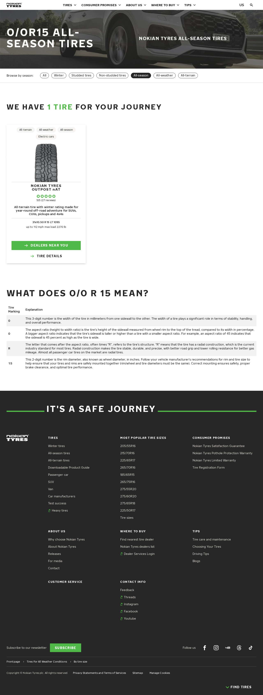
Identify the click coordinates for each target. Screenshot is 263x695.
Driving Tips (201, 554)
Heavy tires (60, 510)
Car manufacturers (61, 496)
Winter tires (56, 446)
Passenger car (58, 474)
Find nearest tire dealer (137, 539)
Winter (59, 75)
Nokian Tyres (46, 187)
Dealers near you (49, 245)
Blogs (196, 561)
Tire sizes (126, 517)
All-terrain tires (58, 460)
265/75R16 (127, 482)
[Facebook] (204, 648)
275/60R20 (128, 496)
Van (50, 489)
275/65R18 (127, 503)
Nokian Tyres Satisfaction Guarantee (219, 446)
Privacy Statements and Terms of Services (99, 672)
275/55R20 (128, 489)
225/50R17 (127, 510)
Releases (54, 554)
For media (55, 561)
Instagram (131, 604)
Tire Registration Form (209, 467)
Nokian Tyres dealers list (137, 546)
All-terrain (188, 75)
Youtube (130, 618)
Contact (54, 568)
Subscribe (65, 648)
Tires (67, 5)
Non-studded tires (112, 75)
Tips (187, 5)
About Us (134, 5)
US (241, 5)
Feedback (127, 590)
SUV (51, 482)
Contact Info (133, 581)
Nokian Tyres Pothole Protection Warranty (223, 453)
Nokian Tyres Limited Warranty (214, 460)
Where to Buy (163, 5)
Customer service (65, 581)
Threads (130, 597)
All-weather (164, 75)
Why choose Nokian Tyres (66, 539)
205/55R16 (128, 446)
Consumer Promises (99, 5)
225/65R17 (127, 460)
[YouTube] (227, 648)
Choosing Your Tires (207, 546)
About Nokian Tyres (62, 546)
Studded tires (81, 75)
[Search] (251, 5)
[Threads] (239, 648)
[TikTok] (250, 648)
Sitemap (138, 672)
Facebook (131, 611)
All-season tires (59, 453)
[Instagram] (216, 648)
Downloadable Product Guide (69, 467)
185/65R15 (127, 474)
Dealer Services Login (139, 554)
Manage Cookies (160, 672)
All (44, 75)
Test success (57, 503)
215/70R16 (127, 453)
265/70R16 (127, 467)
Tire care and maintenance (212, 539)
